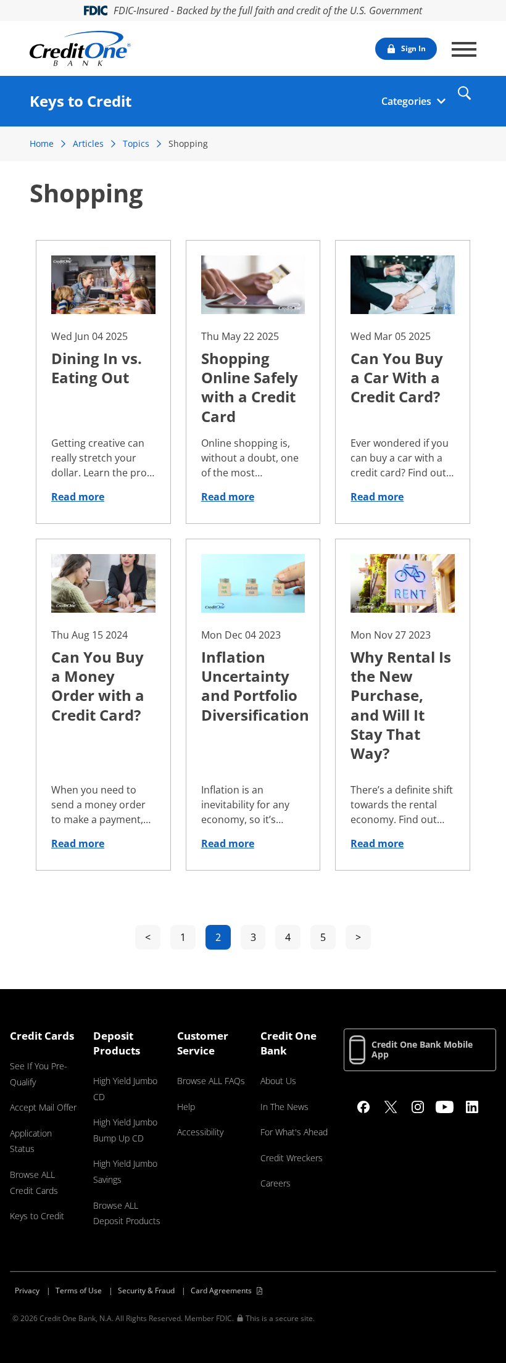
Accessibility (200, 1132)
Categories (406, 101)
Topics (136, 143)
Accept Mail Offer (43, 1107)
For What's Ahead (294, 1132)
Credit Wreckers (291, 1158)
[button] (463, 93)
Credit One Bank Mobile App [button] (422, 1049)
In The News (284, 1106)
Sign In (413, 48)
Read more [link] (77, 496)
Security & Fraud (146, 1290)
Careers (275, 1183)
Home (42, 143)
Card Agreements (221, 1290)
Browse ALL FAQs (211, 1081)
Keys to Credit (37, 1216)
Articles (88, 143)
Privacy (27, 1290)
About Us (278, 1081)
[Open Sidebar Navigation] (464, 49)
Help (186, 1106)
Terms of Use (79, 1290)
